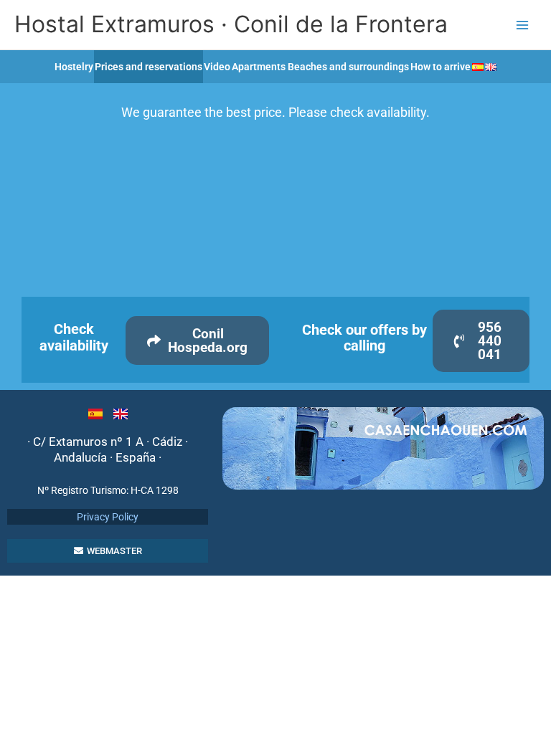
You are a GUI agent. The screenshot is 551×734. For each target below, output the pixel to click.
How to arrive (440, 66)
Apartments (259, 66)
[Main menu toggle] (522, 24)
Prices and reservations (148, 66)
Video (217, 66)
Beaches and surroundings (348, 66)
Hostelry (74, 66)
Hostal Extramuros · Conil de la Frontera (231, 24)
